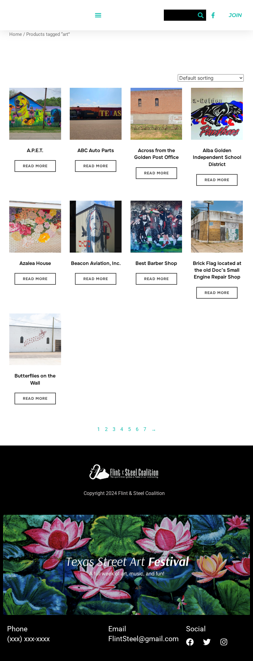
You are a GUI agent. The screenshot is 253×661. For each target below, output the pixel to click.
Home (15, 34)
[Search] (200, 15)
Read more (35, 166)
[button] (98, 15)
